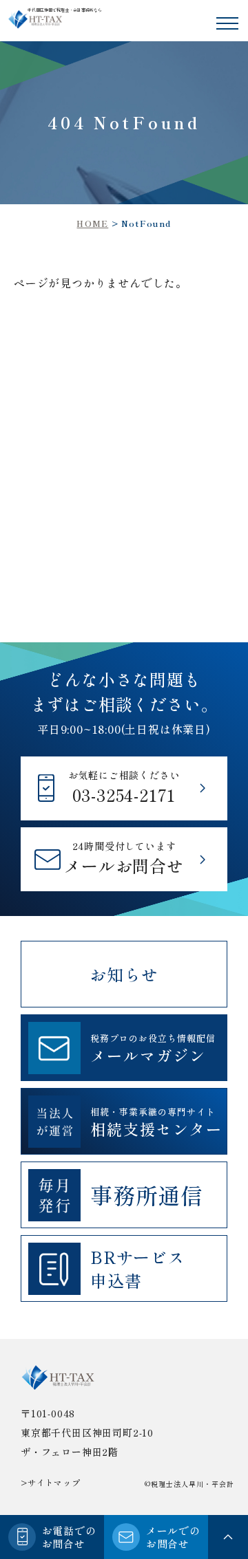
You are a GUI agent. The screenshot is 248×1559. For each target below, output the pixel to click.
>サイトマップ (51, 1483)
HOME (92, 223)
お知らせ (124, 974)
